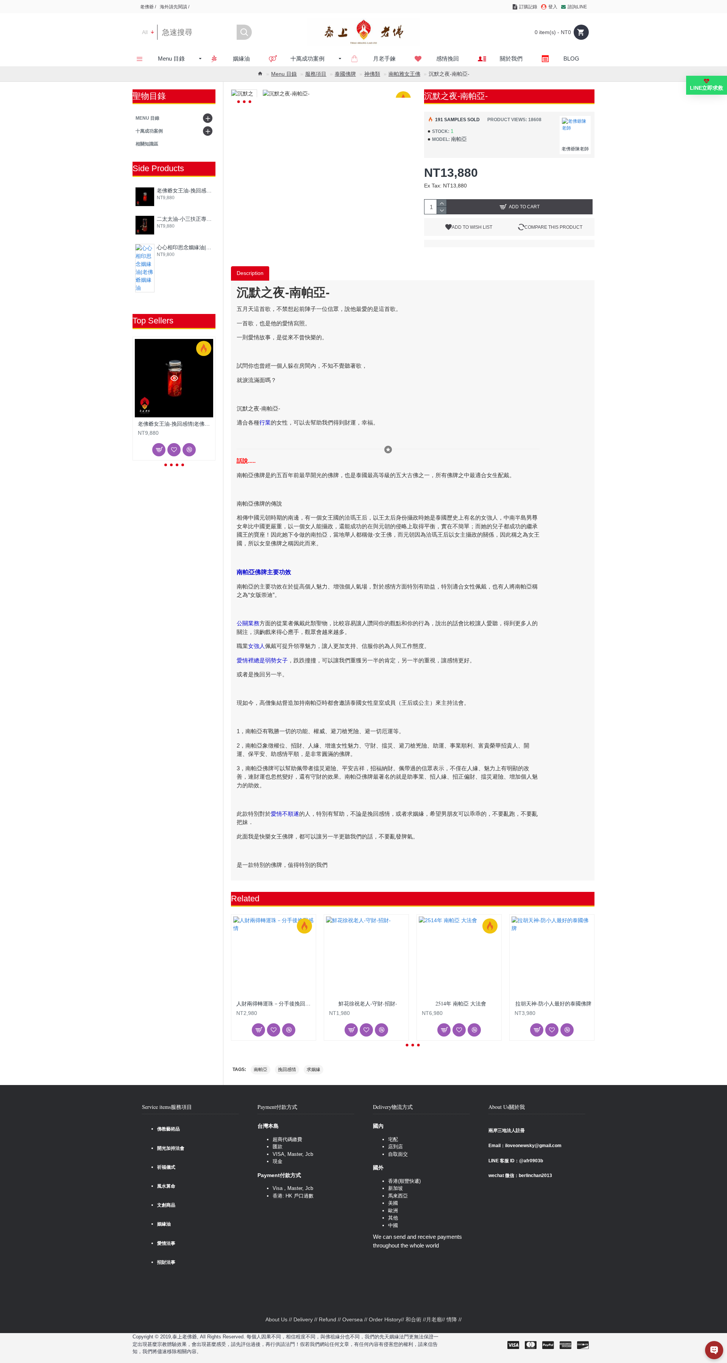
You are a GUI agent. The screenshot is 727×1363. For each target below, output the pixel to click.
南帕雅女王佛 (404, 74)
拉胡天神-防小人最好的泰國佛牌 (553, 1003)
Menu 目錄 (284, 74)
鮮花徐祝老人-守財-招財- (368, 1003)
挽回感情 (287, 1069)
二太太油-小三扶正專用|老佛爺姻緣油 (185, 219)
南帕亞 (260, 1069)
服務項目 (315, 74)
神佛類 (372, 74)
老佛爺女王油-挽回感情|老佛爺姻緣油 (185, 190)
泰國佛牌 (345, 74)
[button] (165, 465)
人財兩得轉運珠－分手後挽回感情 (275, 1003)
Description (250, 273)
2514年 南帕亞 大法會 (460, 1003)
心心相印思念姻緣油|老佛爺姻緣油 (185, 247)
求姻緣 (313, 1069)
